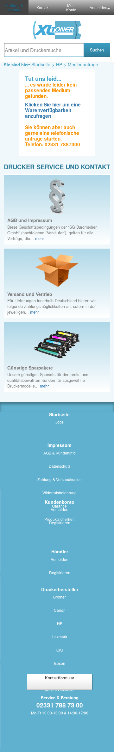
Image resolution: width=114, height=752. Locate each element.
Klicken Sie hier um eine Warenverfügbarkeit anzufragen (53, 110)
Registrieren (59, 522)
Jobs (59, 421)
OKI (59, 650)
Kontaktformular (59, 678)
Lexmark (59, 636)
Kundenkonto (59, 502)
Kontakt (42, 7)
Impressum (59, 445)
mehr (39, 238)
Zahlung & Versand (14, 7)
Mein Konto (71, 7)
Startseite (40, 64)
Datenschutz (59, 466)
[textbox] (44, 50)
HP (59, 64)
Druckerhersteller (59, 589)
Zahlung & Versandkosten (59, 479)
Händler (59, 551)
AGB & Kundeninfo (59, 452)
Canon (60, 610)
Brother (59, 596)
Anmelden (98, 7)
